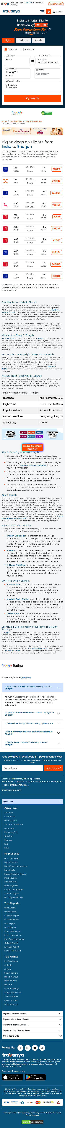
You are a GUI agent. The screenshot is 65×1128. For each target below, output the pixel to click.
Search (5, 2)
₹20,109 (56, 169)
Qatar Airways (11, 1004)
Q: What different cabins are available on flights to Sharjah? (28, 732)
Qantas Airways (11, 988)
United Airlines (10, 1000)
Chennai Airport (11, 915)
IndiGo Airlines (11, 961)
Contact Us (9, 816)
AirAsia (7, 969)
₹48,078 (56, 264)
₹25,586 (56, 204)
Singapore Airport (12, 931)
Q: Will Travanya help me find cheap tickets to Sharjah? (26, 743)
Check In (8, 836)
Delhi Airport (9, 908)
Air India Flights (11, 893)
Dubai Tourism (11, 862)
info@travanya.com (11, 790)
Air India (8, 965)
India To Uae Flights (33, 121)
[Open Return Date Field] (47, 73)
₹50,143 (56, 276)
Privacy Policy (10, 820)
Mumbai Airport (11, 919)
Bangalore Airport (12, 951)
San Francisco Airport (14, 939)
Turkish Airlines (11, 996)
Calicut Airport (11, 943)
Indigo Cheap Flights (14, 889)
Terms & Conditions (13, 824)
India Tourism (10, 878)
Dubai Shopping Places (15, 874)
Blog (6, 848)
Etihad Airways (11, 977)
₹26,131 (57, 216)
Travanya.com (23, 1113)
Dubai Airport (10, 911)
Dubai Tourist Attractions (15, 866)
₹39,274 (56, 252)
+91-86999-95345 (15, 785)
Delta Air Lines (10, 980)
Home (4, 121)
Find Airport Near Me (13, 897)
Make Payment (11, 885)
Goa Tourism (10, 882)
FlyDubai (8, 984)
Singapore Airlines (12, 992)
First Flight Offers (12, 858)
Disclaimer (9, 828)
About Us (8, 812)
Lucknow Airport (11, 947)
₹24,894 (56, 192)
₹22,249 (56, 181)
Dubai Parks (9, 870)
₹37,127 (56, 240)
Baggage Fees (11, 832)
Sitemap (8, 840)
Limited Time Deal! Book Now (32, 447)
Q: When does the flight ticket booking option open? (29, 723)
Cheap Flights (16, 121)
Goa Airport (9, 923)
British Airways (11, 973)
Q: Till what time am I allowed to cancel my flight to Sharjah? (29, 713)
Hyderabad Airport (12, 935)
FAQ (6, 844)
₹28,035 (56, 228)
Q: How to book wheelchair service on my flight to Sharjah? (28, 687)
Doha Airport (10, 927)
